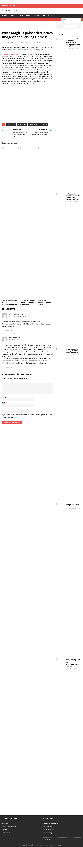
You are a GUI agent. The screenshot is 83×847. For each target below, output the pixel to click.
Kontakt (37, 16)
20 (79, 508)
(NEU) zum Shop (48, 16)
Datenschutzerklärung (9, 826)
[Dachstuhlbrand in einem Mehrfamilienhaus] (10, 222)
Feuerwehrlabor (24, 16)
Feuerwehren (47, 836)
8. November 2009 (72, 201)
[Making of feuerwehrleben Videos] (46, 222)
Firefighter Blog (47, 833)
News (12, 16)
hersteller (22, 125)
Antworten (8, 330)
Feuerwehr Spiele (48, 826)
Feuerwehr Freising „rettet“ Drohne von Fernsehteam (28, 302)
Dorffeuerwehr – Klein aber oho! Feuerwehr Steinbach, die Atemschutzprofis (73, 196)
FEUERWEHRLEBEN (23, 43)
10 (78, 354)
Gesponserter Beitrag (10, 54)
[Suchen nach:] (71, 19)
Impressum (5, 823)
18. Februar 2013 (71, 508)
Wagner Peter (14, 314)
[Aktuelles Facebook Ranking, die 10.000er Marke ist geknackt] (60, 423)
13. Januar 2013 (71, 354)
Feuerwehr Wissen (48, 829)
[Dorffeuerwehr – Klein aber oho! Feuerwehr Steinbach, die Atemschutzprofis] (60, 268)
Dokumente (46, 839)
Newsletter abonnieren (9, 6)
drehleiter (11, 125)
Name (4, 397)
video (45, 125)
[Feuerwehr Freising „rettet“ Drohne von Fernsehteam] (28, 222)
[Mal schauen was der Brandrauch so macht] (60, 578)
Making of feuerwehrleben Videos (44, 302)
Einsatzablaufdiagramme (50, 823)
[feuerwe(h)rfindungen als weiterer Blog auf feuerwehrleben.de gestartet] (60, 733)
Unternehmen (40, 43)
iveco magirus (34, 125)
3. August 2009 (71, 48)
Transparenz (6, 833)
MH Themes (58, 845)
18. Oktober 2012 (10, 43)
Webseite (5, 409)
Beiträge (4, 16)
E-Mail (4, 403)
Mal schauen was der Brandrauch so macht (73, 505)
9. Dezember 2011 (72, 668)
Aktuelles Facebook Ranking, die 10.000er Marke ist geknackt (73, 350)
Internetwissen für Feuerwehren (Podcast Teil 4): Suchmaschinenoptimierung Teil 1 (73, 42)
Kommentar (6, 382)
